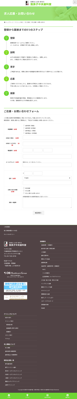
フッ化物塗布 (46, 273)
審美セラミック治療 (46, 287)
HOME (9, 397)
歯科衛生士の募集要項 (11, 355)
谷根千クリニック (10, 385)
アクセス (7, 338)
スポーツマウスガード (47, 301)
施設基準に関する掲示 (12, 328)
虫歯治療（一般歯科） (47, 245)
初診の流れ (8, 317)
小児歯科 (43, 252)
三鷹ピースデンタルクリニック (13, 378)
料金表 (43, 308)
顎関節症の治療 (45, 294)
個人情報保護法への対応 (10, 230)
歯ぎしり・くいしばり (47, 297)
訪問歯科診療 (44, 304)
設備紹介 (8, 331)
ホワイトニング (45, 290)
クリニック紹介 (9, 321)
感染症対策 (9, 324)
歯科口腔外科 (44, 255)
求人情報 (7, 348)
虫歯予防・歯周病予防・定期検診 (50, 266)
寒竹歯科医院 (8, 364)
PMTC (44, 269)
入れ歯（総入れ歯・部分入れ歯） (50, 280)
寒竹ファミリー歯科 (10, 367)
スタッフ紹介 (8, 335)
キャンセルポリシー (9, 234)
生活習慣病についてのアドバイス (51, 276)
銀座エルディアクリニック (12, 381)
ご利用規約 (7, 227)
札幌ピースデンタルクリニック (13, 374)
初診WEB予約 (47, 397)
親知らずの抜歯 (45, 259)
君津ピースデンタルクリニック (13, 371)
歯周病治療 (44, 262)
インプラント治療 (46, 283)
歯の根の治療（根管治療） (48, 248)
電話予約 (67, 397)
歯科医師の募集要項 (10, 351)
